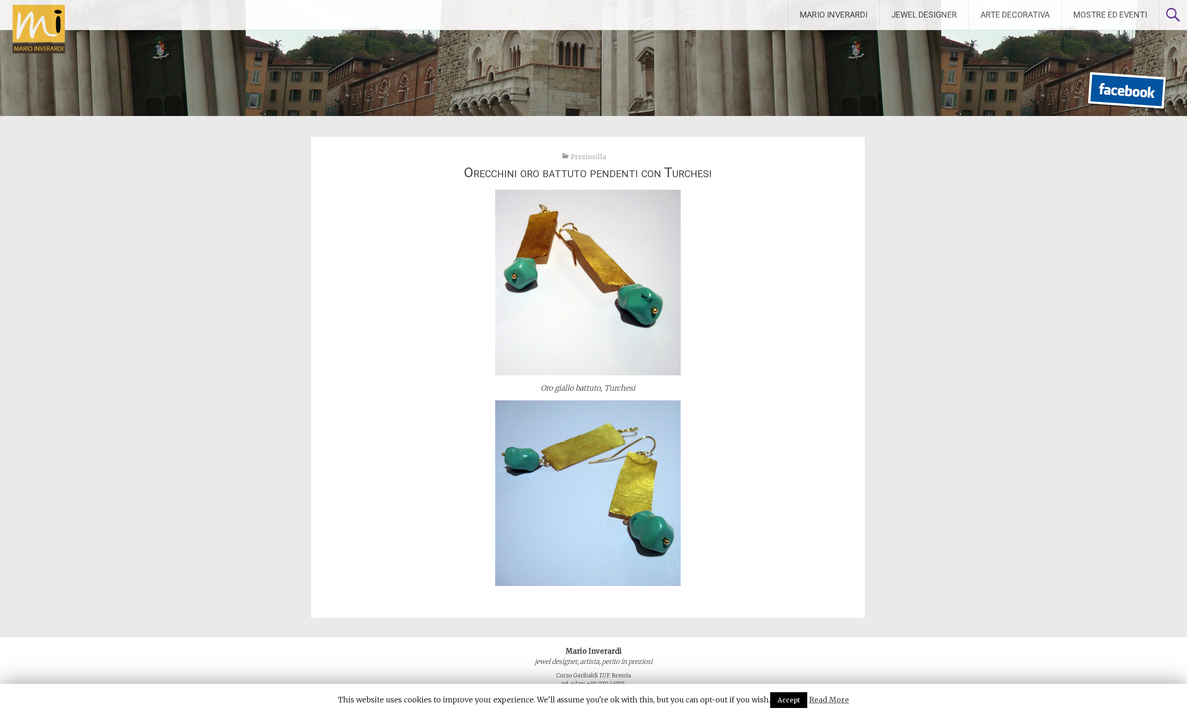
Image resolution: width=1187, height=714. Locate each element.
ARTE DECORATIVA (1015, 14)
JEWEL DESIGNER (924, 14)
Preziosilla (588, 157)
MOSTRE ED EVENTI (1110, 14)
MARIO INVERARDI (834, 14)
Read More (829, 699)
